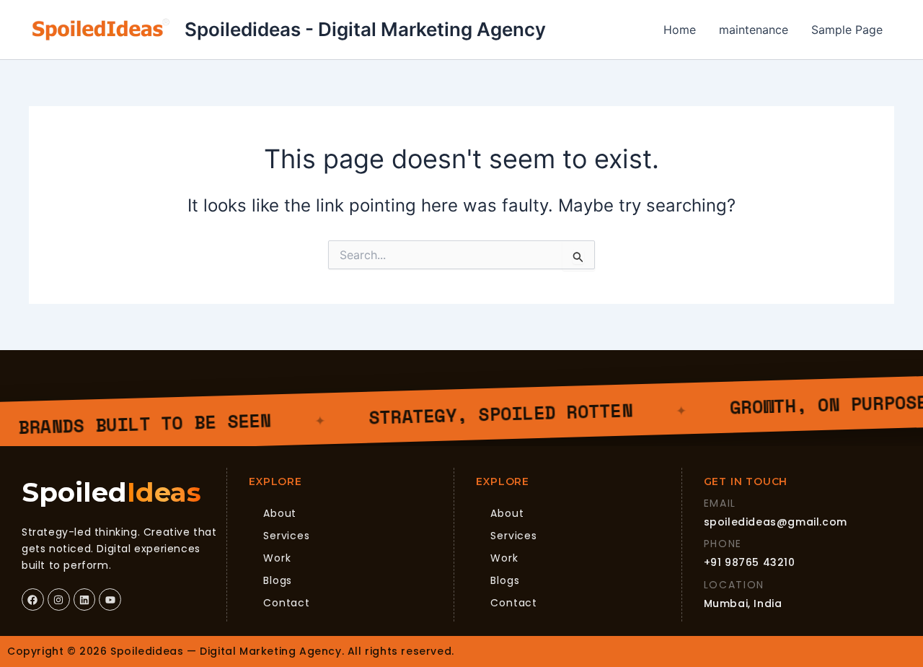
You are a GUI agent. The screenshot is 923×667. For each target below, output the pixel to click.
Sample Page (847, 29)
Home (679, 29)
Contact (286, 603)
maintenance (753, 29)
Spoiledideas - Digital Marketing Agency (365, 29)
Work (277, 558)
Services (286, 535)
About (279, 513)
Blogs (277, 580)
